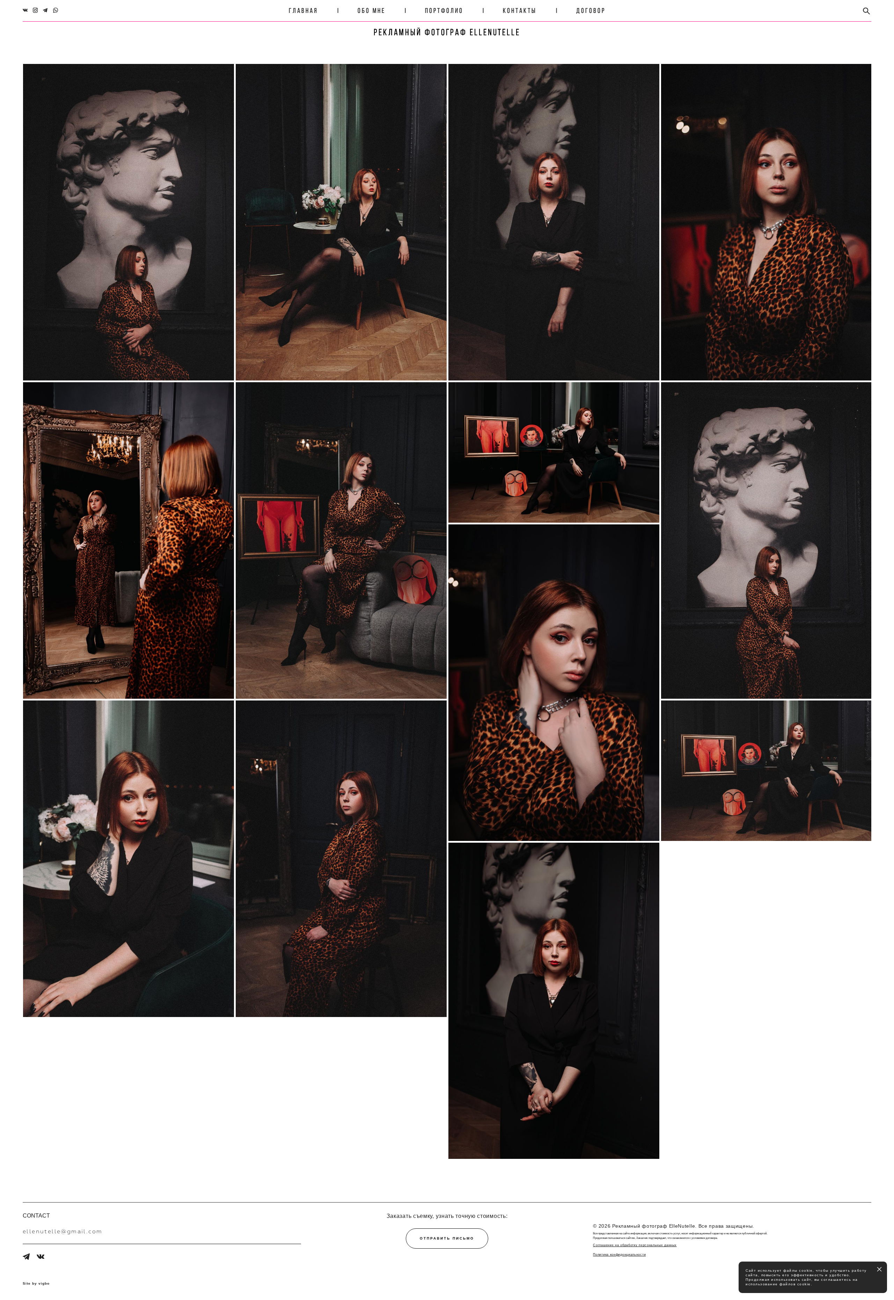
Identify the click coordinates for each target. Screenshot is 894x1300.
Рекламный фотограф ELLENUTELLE (447, 32)
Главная (303, 10)
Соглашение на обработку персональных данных (634, 1245)
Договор (591, 10)
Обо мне (372, 10)
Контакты (520, 10)
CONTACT (36, 1216)
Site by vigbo (36, 1283)
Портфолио (444, 10)
